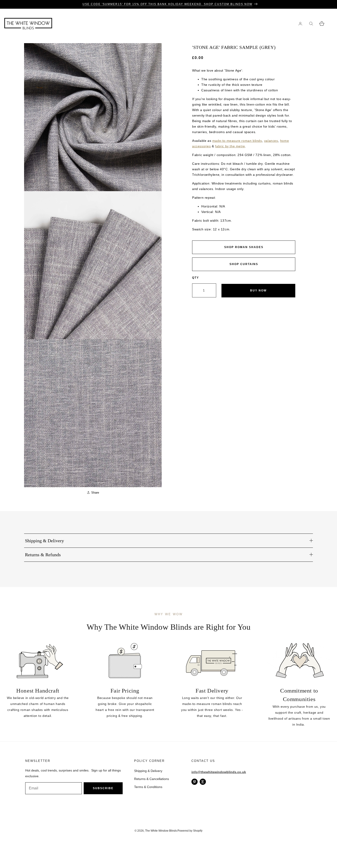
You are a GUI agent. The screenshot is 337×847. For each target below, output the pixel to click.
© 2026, (140, 830)
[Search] (311, 23)
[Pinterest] (194, 781)
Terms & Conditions (148, 787)
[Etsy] (203, 781)
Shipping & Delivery (148, 771)
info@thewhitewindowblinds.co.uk (218, 772)
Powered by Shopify (189, 830)
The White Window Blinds (161, 830)
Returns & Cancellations (151, 779)
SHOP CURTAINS (243, 264)
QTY (195, 277)
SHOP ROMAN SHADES (243, 247)
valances (271, 141)
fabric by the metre (230, 146)
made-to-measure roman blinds (237, 141)
